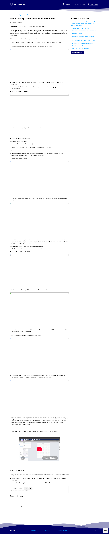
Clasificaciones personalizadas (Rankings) (83, 40)
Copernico (22, 15)
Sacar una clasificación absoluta (81, 48)
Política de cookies (62, 530)
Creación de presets (77, 46)
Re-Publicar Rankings (78, 33)
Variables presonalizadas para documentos (84, 31)
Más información (77, 52)
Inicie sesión (13, 506)
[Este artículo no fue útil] (30, 488)
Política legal (32, 530)
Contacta (47, 530)
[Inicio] (17, 4)
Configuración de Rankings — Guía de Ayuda (84, 21)
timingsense (13, 15)
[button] (63, 4)
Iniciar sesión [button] (94, 4)
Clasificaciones (31, 15)
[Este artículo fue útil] (26, 488)
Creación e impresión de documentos (82, 43)
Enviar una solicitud (80, 4)
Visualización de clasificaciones (80, 28)
